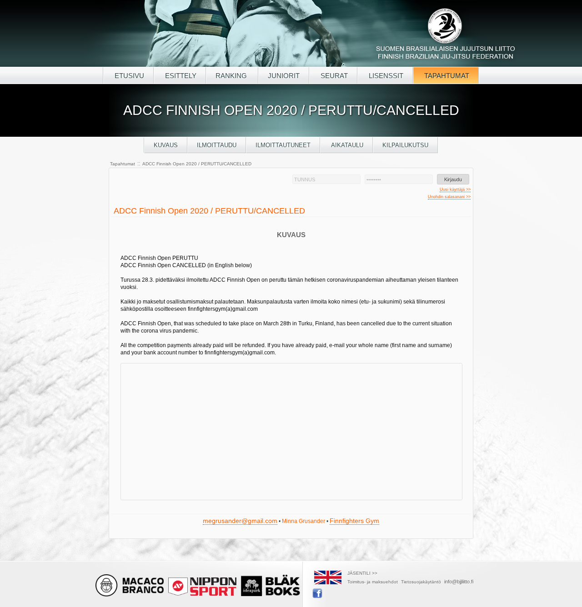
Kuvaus (166, 145)
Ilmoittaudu (216, 145)
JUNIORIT (284, 76)
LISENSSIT (385, 76)
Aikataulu (346, 145)
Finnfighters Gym (354, 520)
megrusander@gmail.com (240, 520)
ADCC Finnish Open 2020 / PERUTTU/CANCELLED (196, 163)
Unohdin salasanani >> (449, 196)
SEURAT (333, 76)
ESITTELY (179, 76)
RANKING (232, 76)
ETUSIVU (128, 76)
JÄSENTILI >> (362, 573)
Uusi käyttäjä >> (455, 189)
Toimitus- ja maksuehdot (372, 581)
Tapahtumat (122, 163)
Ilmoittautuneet (283, 145)
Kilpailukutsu (405, 145)
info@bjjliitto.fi (458, 581)
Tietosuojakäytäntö (421, 581)
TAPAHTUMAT (445, 76)
